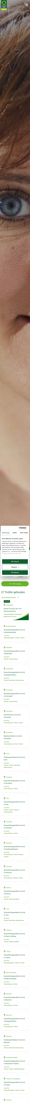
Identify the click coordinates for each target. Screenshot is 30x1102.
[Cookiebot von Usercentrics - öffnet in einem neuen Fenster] (21, 528)
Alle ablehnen (15, 572)
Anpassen (14, 567)
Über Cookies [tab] (24, 532)
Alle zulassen (15, 561)
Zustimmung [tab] (5, 532)
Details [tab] (15, 532)
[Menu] (26, 5)
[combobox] (8, 576)
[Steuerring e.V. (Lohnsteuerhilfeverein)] (4, 5)
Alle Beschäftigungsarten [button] (8, 597)
